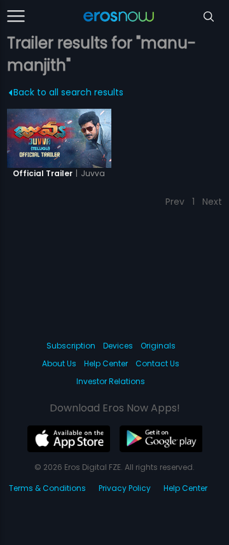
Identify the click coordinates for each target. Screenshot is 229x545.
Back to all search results (68, 92)
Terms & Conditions (47, 488)
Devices (118, 345)
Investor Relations (110, 381)
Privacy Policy (125, 488)
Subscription (70, 345)
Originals (158, 345)
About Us (59, 363)
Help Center (106, 363)
